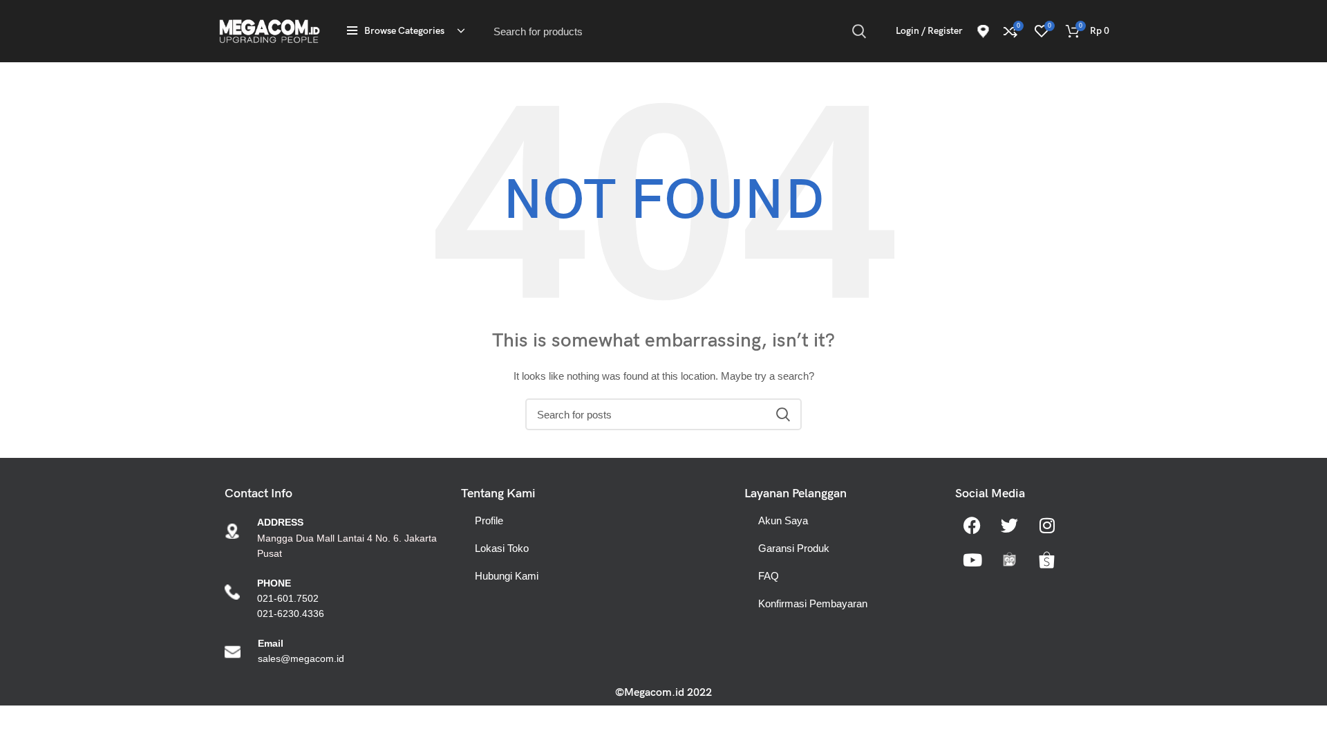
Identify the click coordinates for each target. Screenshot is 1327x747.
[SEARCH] (859, 31)
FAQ (768, 576)
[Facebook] (972, 525)
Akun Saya (783, 520)
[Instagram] (1047, 525)
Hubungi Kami (506, 576)
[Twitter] (1009, 525)
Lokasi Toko (502, 548)
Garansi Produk (793, 548)
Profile (489, 520)
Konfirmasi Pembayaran (812, 603)
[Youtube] (972, 559)
